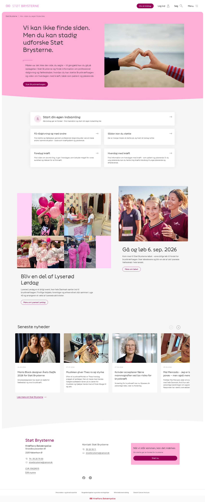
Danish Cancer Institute (141, 492)
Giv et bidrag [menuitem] (145, 6)
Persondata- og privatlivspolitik (66, 492)
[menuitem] (163, 6)
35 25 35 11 (91, 449)
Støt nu (155, 458)
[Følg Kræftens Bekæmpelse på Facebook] (83, 478)
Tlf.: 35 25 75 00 (36, 459)
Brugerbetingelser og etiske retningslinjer (95, 492)
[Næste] (178, 327)
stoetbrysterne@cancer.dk (41, 462)
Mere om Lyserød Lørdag (34, 302)
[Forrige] (171, 327)
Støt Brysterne (11, 16)
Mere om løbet (131, 269)
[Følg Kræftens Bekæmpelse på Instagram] (90, 478)
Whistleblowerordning (121, 492)
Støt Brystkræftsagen (35, 84)
